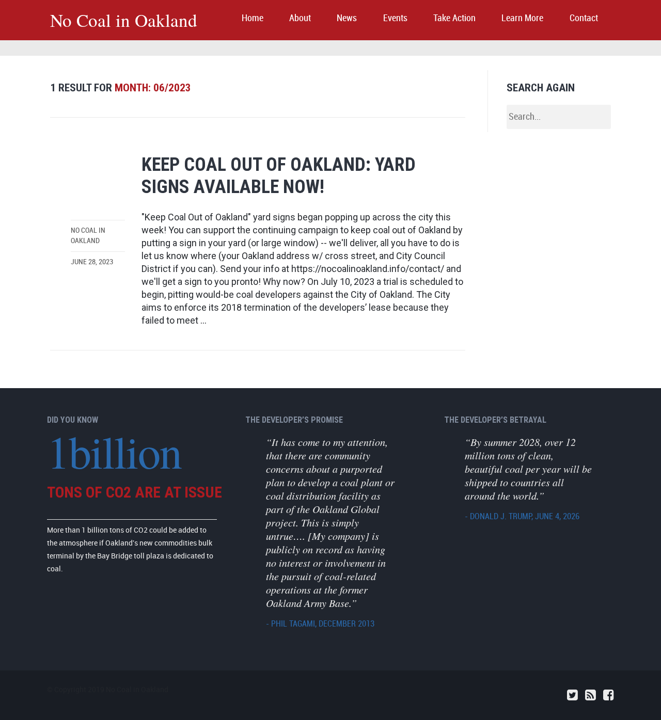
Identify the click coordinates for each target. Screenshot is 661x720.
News (347, 18)
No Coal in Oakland (123, 19)
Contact (584, 18)
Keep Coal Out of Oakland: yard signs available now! (278, 176)
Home (252, 18)
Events (395, 18)
